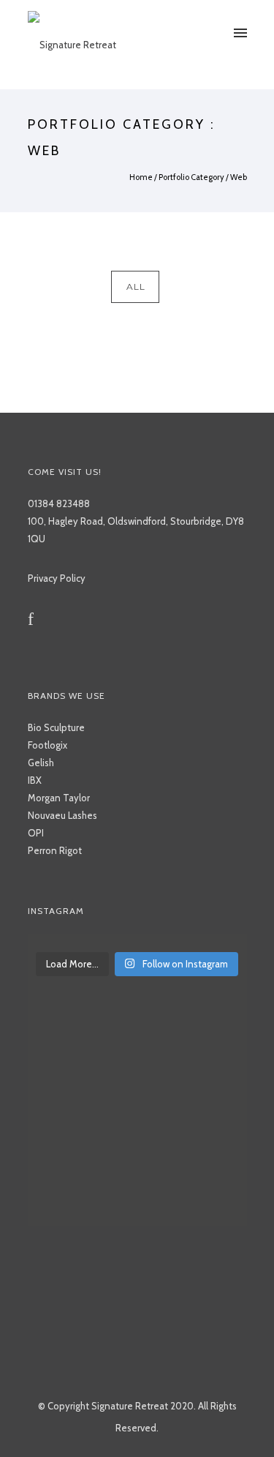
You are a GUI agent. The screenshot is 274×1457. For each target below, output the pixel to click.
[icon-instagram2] (53, 619)
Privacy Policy (56, 578)
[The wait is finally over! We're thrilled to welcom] (137, 941)
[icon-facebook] (34, 619)
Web (238, 177)
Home (141, 177)
